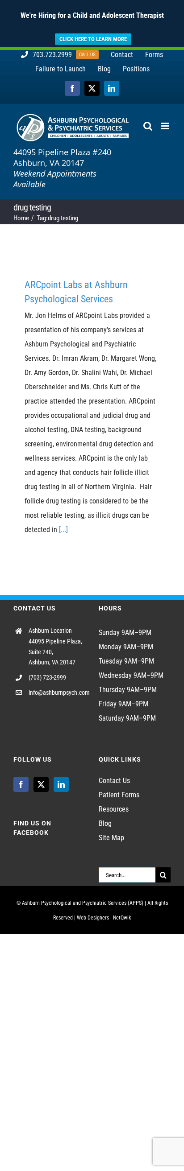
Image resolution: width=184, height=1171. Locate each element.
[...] (63, 529)
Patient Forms (119, 795)
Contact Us (114, 780)
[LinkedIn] (61, 784)
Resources (114, 809)
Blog (105, 823)
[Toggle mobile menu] (166, 126)
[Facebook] (21, 784)
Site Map (111, 837)
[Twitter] (41, 784)
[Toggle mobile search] (147, 126)
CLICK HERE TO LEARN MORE (93, 39)
